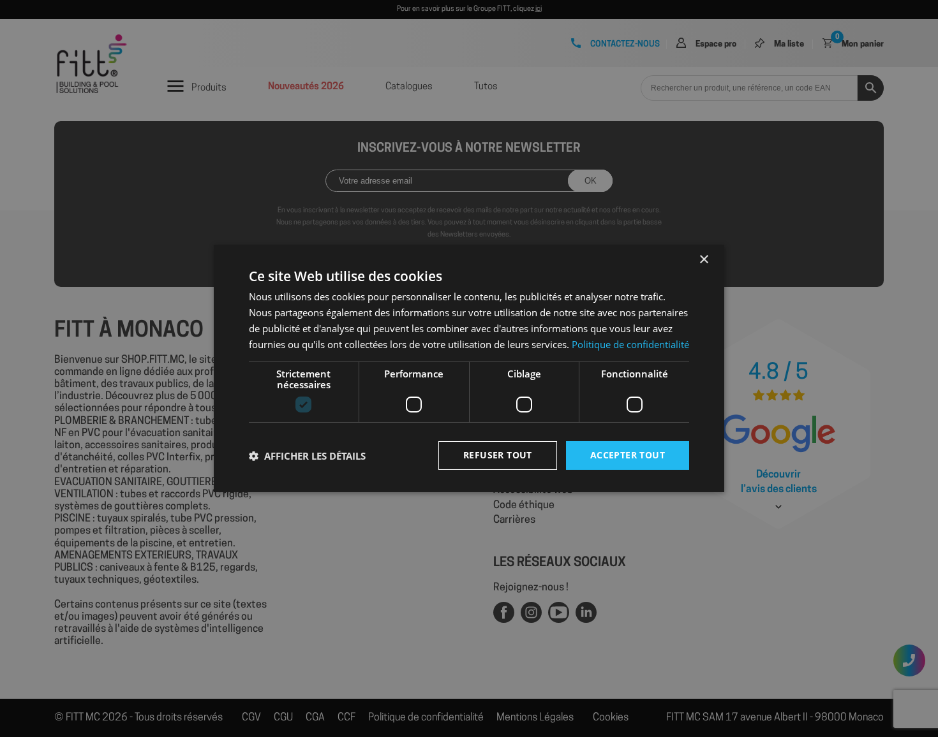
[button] (307, 456)
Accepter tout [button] (627, 455)
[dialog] (469, 368)
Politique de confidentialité (630, 344)
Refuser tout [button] (497, 455)
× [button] (703, 260)
